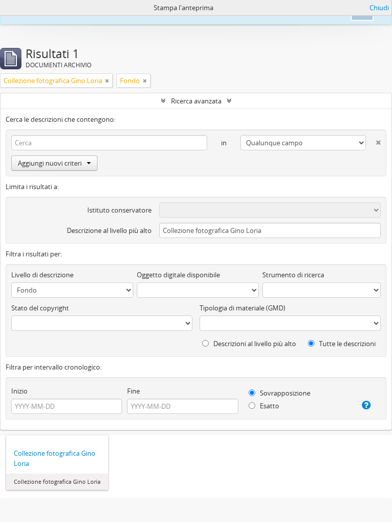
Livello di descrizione (42, 274)
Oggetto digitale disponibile (178, 274)
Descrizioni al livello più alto (254, 343)
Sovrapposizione (284, 393)
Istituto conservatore (119, 210)
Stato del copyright (40, 307)
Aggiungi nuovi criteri (50, 163)
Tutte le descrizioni (346, 343)
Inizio (19, 391)
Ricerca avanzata (196, 101)
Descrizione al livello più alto (109, 230)
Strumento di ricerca (293, 274)
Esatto (268, 405)
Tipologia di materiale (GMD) (242, 307)
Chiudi (379, 7)
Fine (133, 391)
